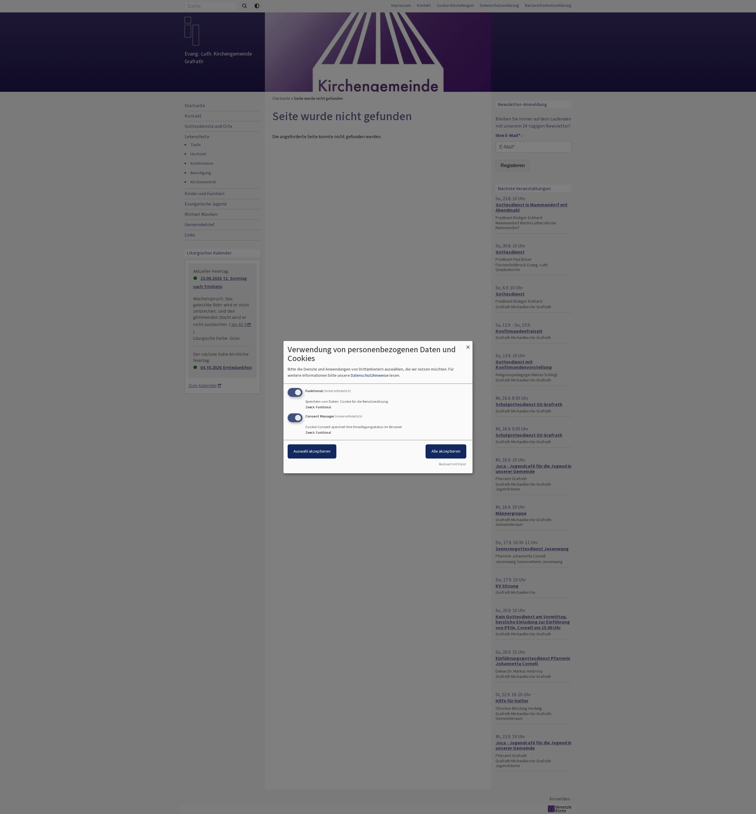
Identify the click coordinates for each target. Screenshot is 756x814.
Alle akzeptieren (445, 451)
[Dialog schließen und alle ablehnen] (468, 344)
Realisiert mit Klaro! (452, 464)
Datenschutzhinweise (370, 375)
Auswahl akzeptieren (312, 451)
